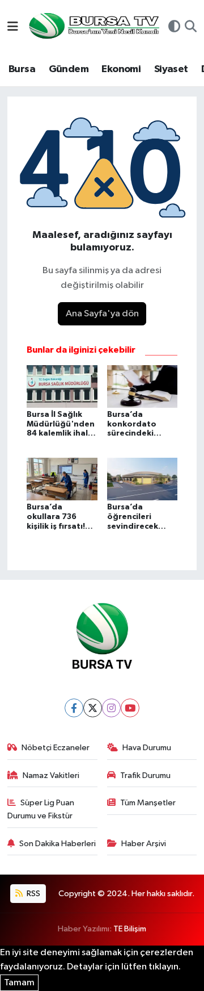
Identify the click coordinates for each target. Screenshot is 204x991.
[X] (92, 708)
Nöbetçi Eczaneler (56, 747)
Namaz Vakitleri (51, 775)
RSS (32, 893)
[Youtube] (130, 708)
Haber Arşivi (143, 843)
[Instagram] (111, 708)
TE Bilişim (129, 929)
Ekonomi (121, 69)
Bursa (21, 69)
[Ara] (191, 27)
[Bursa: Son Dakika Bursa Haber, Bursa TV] (93, 27)
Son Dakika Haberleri (57, 843)
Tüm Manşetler (148, 802)
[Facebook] (74, 708)
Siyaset (171, 69)
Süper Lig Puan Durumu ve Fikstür (41, 808)
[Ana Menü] (12, 27)
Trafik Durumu (145, 775)
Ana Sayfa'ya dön (102, 314)
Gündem (68, 69)
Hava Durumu (146, 747)
